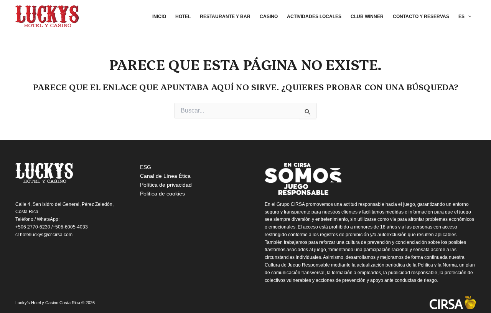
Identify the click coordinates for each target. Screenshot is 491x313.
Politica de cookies (162, 193)
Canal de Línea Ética (165, 176)
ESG (145, 167)
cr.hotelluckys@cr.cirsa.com (43, 234)
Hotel (183, 16)
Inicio (159, 16)
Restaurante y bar (225, 16)
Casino (269, 16)
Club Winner (367, 16)
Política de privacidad (166, 185)
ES (461, 16)
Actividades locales (314, 16)
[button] (468, 16)
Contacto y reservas (421, 16)
